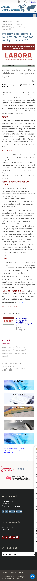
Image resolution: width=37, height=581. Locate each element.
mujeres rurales (20, 353)
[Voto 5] (10, 340)
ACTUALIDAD (19, 434)
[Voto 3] (6, 340)
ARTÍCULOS (19, 381)
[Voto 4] (8, 340)
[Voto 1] (2, 340)
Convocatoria (14, 21)
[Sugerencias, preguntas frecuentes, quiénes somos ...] (19, 1)
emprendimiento (8, 24)
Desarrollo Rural (19, 26)
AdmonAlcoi (19, 363)
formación (19, 24)
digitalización (6, 26)
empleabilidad (7, 29)
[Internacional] (18, 12)
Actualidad (5, 21)
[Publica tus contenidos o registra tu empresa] (22, 1)
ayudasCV (5, 356)
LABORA (20, 303)
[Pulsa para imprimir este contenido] (33, 81)
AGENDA (18, 421)
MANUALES (19, 394)
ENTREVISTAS (19, 407)
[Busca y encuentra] (25, 1)
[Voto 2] (4, 340)
